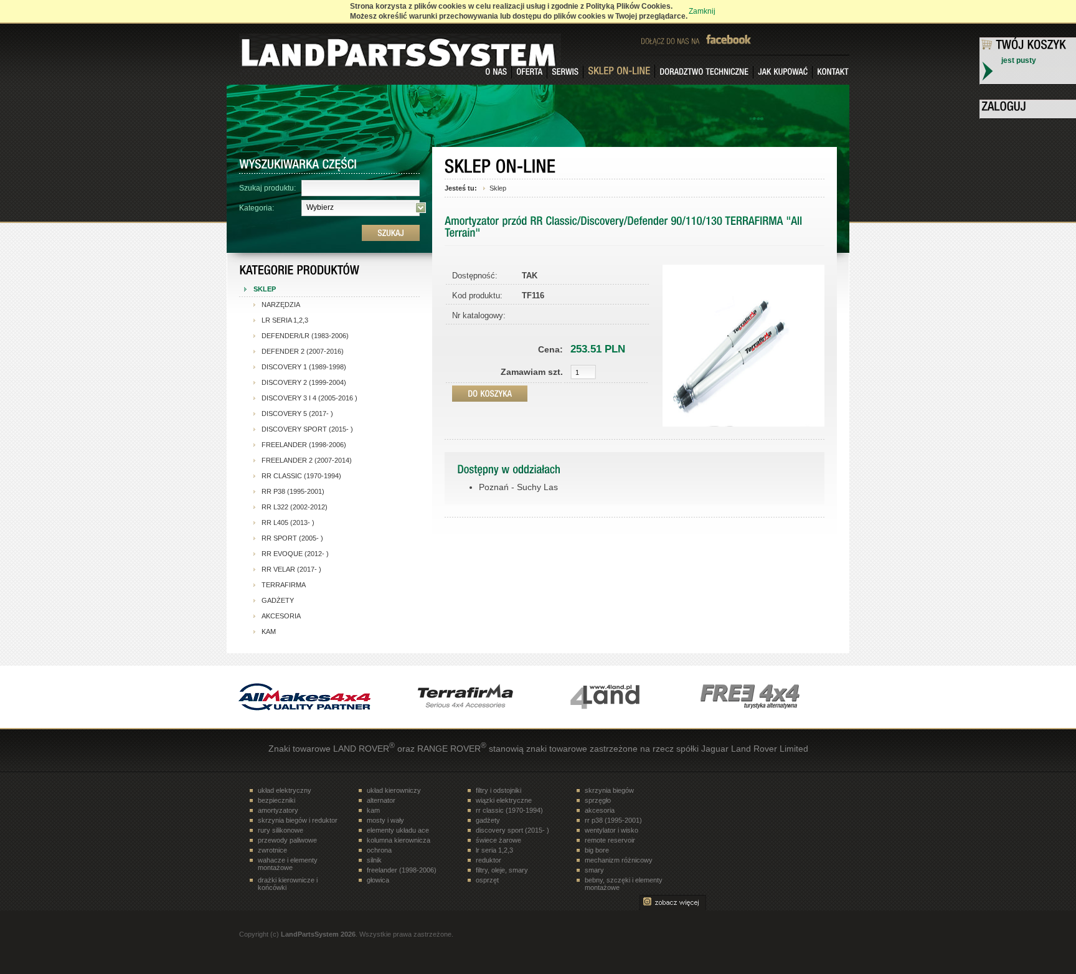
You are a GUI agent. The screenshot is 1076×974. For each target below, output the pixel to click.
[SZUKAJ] (391, 233)
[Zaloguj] (1028, 108)
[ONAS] (496, 72)
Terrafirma (460, 697)
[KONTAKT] (831, 72)
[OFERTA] (529, 72)
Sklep (497, 188)
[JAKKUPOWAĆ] (783, 72)
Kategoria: (256, 208)
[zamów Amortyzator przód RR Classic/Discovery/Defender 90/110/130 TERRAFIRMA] (489, 393)
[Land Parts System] (298, 47)
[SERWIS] (565, 72)
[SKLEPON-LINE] (619, 71)
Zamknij (702, 11)
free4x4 (771, 697)
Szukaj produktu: (267, 188)
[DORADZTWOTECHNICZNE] (704, 72)
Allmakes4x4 (304, 697)
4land (616, 697)
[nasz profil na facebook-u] (734, 39)
